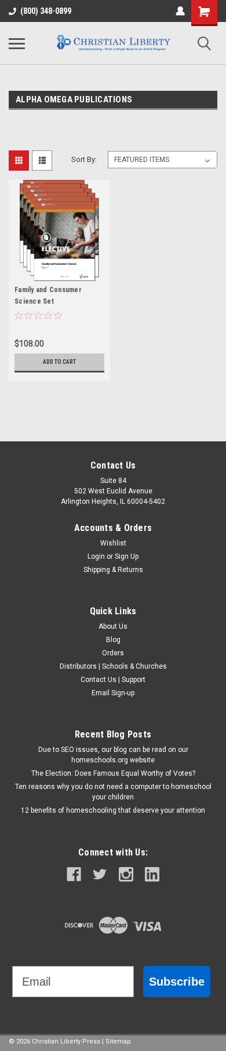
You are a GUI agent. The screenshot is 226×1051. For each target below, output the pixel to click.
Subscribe (177, 981)
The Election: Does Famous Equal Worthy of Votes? (113, 773)
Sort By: (84, 159)
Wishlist (113, 543)
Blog (113, 640)
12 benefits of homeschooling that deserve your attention (113, 810)
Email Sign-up (113, 693)
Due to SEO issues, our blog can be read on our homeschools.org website (113, 755)
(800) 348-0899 (45, 11)
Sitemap (118, 1041)
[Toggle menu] (17, 43)
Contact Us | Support (113, 680)
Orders (113, 653)
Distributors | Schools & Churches (113, 666)
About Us (113, 626)
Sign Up (126, 556)
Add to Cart (59, 362)
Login (96, 556)
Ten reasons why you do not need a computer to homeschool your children (113, 792)
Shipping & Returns (113, 570)
